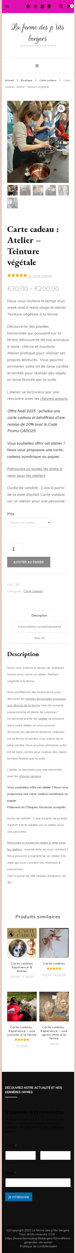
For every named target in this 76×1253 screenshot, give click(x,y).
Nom (43, 1163)
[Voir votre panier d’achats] (69, 6)
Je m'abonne (18, 1197)
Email (10, 1173)
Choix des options (22, 944)
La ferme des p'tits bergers (38, 33)
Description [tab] (39, 615)
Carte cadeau (33, 591)
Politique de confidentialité (38, 1246)
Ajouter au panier (22, 1010)
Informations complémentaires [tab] (39, 627)
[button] (61, 108)
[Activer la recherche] (61, 6)
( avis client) (40, 275)
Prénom (10, 1163)
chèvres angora (54, 398)
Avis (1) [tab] (39, 638)
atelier (43, 718)
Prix (10, 513)
